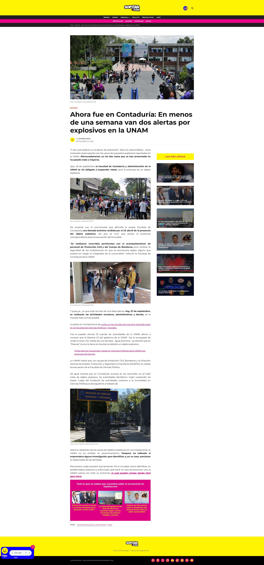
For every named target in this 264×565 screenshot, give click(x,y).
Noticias (107, 17)
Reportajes (118, 21)
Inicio (72, 25)
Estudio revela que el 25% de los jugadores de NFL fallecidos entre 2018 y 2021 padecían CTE (175, 177)
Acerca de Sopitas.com (140, 551)
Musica (115, 17)
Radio (148, 21)
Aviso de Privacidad (121, 551)
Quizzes (128, 21)
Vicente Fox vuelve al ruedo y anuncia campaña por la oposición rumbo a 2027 (173, 201)
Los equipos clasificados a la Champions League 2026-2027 (173, 292)
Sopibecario (84, 139)
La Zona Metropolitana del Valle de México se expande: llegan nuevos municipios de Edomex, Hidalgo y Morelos (175, 223)
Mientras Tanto (148, 17)
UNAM (110, 525)
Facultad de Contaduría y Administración (92, 525)
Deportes (124, 17)
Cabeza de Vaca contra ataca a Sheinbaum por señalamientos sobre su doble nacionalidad (174, 245)
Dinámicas (138, 21)
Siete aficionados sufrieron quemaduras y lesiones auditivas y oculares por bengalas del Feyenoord (174, 268)
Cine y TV (135, 17)
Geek (158, 17)
